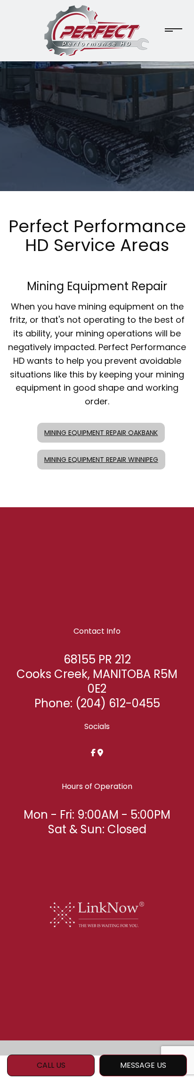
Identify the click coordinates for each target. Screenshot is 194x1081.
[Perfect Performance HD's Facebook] (93, 752)
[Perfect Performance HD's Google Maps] (100, 752)
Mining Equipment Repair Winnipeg (101, 459)
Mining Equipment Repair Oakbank (101, 432)
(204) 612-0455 (117, 703)
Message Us (143, 1065)
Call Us (51, 1065)
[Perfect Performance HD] (97, 30)
